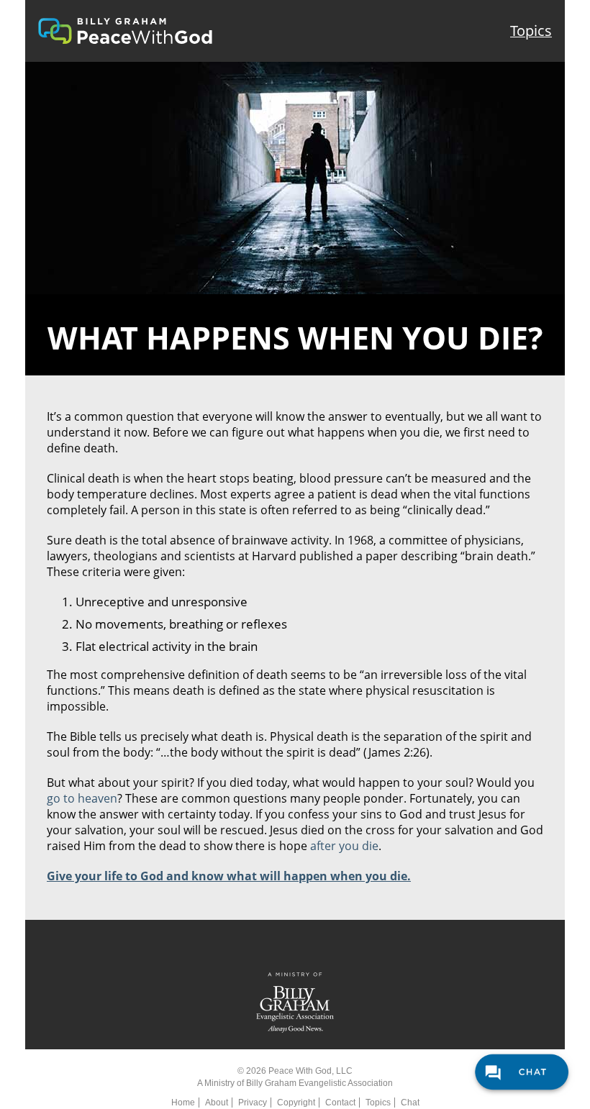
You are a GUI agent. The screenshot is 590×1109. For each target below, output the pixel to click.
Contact (340, 1102)
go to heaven (82, 798)
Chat (410, 1102)
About (216, 1102)
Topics (531, 30)
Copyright (296, 1102)
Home (183, 1102)
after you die (344, 846)
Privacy (252, 1102)
